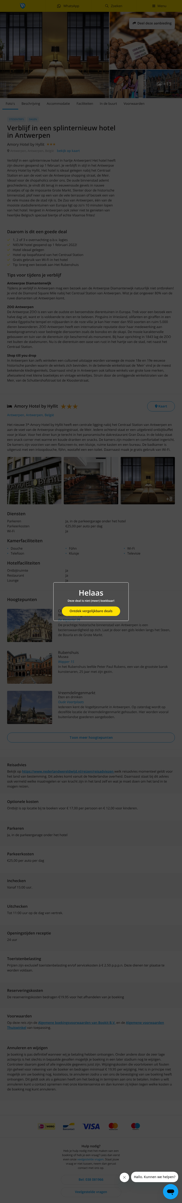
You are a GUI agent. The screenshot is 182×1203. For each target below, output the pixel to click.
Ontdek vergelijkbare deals (90, 611)
